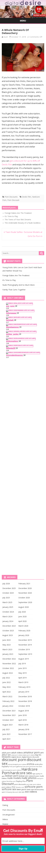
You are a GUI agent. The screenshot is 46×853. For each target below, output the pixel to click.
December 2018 (25, 696)
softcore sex (9, 789)
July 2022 (6, 677)
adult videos (17, 752)
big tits (38, 754)
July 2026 (6, 583)
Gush (6, 37)
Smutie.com (20, 787)
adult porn (6, 752)
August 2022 (7, 673)
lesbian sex (23, 776)
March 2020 (23, 626)
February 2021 (24, 583)
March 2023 (7, 649)
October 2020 (24, 597)
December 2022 (9, 659)
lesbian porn (11, 775)
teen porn (21, 789)
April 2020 (22, 621)
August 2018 (23, 710)
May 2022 (6, 687)
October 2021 (8, 720)
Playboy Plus (21, 781)
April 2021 (6, 739)
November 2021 (9, 715)
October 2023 (8, 630)
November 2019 (25, 645)
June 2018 (22, 715)
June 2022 (6, 682)
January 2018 (23, 729)
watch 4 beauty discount (10, 792)
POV (13, 787)
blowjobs (6, 756)
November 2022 (9, 663)
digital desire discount (30, 757)
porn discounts (20, 784)
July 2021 (6, 729)
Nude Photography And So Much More (18, 285)
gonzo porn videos (15, 770)
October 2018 (24, 706)
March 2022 (7, 696)
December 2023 (9, 626)
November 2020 (25, 593)
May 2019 (22, 673)
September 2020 (25, 602)
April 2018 (22, 720)
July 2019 (22, 663)
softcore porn (34, 786)
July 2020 (22, 612)
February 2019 (24, 687)
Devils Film (26, 197)
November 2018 (25, 701)
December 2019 (25, 640)
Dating (5, 805)
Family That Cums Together (14, 289)
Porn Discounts (11, 197)
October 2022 (8, 668)
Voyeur (5, 824)
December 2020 (25, 588)
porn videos (6, 787)
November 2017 (25, 734)
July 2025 (6, 597)
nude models (14, 778)
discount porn (14, 759)
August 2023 (7, 635)
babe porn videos (29, 755)
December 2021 (9, 710)
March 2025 (7, 602)
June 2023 (6, 640)
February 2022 (8, 701)
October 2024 (8, 612)
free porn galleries (15, 766)
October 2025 (8, 593)
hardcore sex (21, 772)
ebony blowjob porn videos (17, 764)
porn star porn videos (33, 784)
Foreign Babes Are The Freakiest (16, 275)
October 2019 (24, 649)
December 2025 (9, 588)
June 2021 (6, 734)
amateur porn (31, 752)
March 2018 (23, 724)
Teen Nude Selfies (14, 232)
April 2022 (6, 692)
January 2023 (7, 654)
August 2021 (7, 724)
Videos (5, 819)
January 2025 (7, 607)
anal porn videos (16, 755)
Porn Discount (13, 200)
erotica (30, 764)
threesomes (39, 789)
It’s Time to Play (9, 280)
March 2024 (7, 616)
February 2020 (24, 630)
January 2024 (7, 621)
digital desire (16, 757)
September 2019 (25, 654)
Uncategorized (8, 814)
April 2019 (22, 677)
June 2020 (22, 616)
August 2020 (23, 607)
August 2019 (23, 659)
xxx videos (31, 791)
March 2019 (23, 682)
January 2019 (23, 692)
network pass (34, 776)
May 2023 (6, 645)
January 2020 (23, 635)
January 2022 (7, 706)
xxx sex (21, 792)
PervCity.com (11, 781)
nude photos (28, 778)
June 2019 (22, 668)
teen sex (30, 789)
